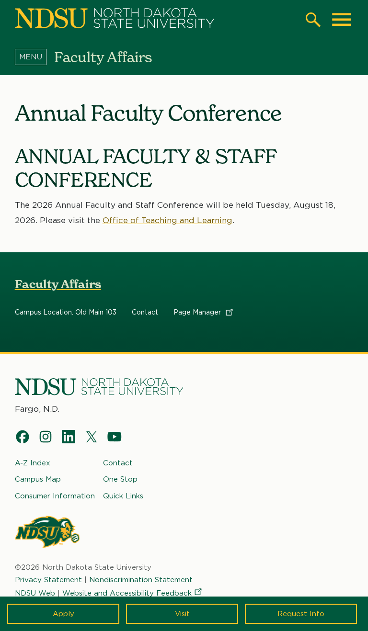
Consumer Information (55, 496)
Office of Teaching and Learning (167, 220)
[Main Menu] (341, 19)
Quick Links (123, 496)
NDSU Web (35, 593)
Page (198, 312)
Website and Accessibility (127, 593)
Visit (182, 613)
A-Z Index (32, 463)
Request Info (300, 613)
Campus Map (38, 479)
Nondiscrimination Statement (141, 579)
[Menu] (34, 57)
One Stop (120, 479)
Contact (145, 312)
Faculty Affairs (58, 284)
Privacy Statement (48, 579)
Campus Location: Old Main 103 (65, 312)
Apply (63, 613)
